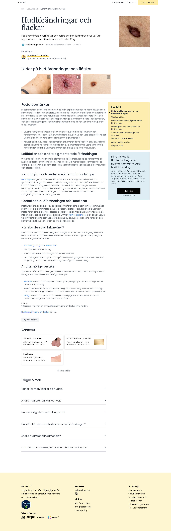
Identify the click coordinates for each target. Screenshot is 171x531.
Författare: (26, 51)
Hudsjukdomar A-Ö (137, 497)
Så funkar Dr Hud (136, 493)
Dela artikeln (32, 320)
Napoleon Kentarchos (38, 55)
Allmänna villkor (82, 503)
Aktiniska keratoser (77, 214)
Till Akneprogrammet (139, 504)
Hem (22, 9)
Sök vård (129, 191)
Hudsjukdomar (118, 2)
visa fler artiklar (63, 371)
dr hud (23, 2)
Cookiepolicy (81, 510)
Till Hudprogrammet (138, 507)
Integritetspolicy (83, 506)
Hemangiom (27, 179)
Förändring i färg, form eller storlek (40, 245)
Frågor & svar (135, 500)
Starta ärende (148, 2)
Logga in (131, 2)
